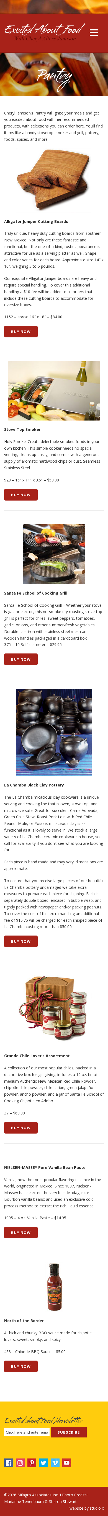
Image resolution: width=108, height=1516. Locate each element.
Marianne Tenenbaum (24, 1501)
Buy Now (21, 331)
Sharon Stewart (63, 1501)
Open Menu (94, 32)
